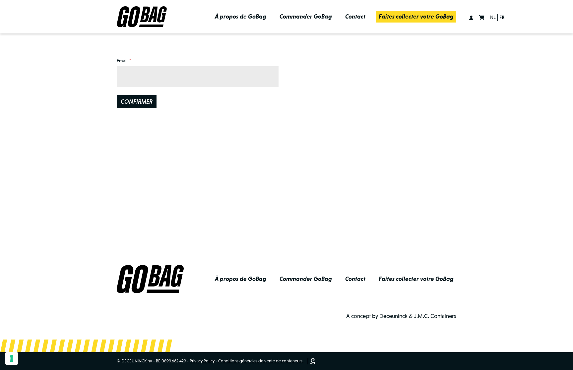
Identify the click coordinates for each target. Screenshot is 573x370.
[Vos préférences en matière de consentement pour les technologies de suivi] (11, 358)
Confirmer (137, 101)
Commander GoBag (306, 16)
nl (493, 17)
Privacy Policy (202, 360)
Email (122, 60)
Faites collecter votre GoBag (416, 16)
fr (501, 17)
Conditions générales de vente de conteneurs (260, 360)
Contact (355, 16)
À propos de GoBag (240, 16)
